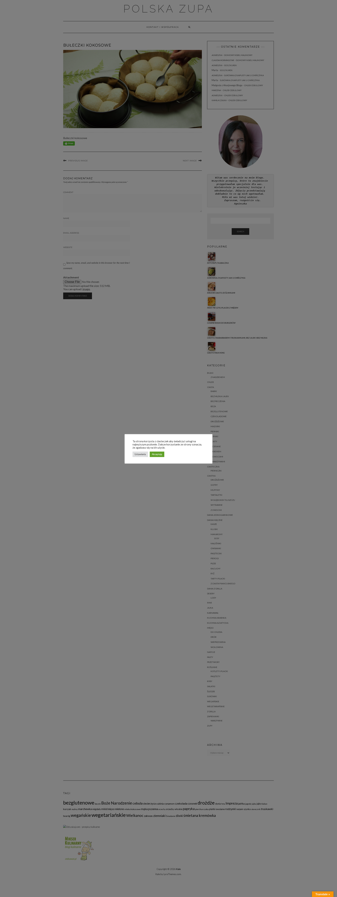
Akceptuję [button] (157, 454)
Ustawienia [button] (140, 454)
